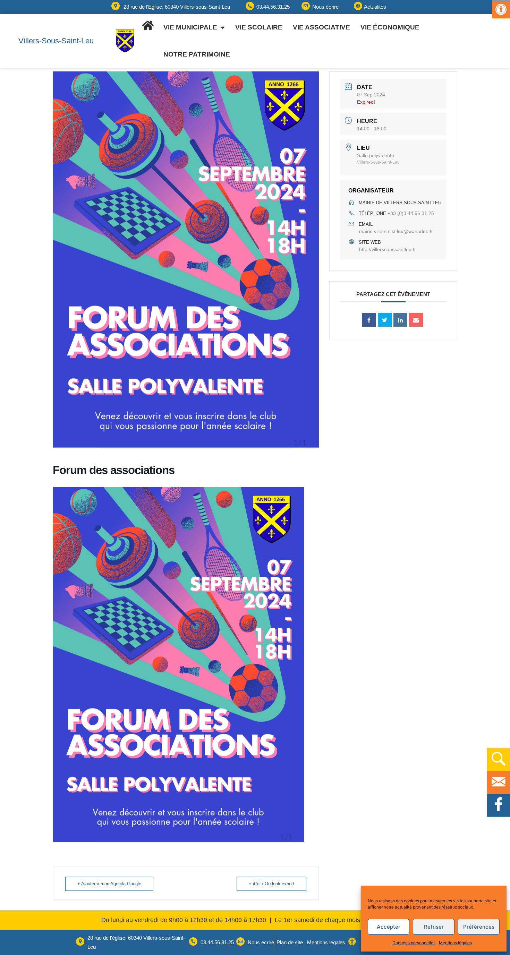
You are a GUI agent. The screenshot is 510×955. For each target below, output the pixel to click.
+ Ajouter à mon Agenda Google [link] (109, 883)
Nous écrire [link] (325, 7)
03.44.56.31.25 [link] (273, 7)
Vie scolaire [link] (258, 27)
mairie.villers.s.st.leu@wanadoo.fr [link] (396, 231)
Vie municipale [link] (190, 27)
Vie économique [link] (389, 27)
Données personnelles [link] (413, 942)
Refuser (434, 926)
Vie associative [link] (321, 27)
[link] (501, 9)
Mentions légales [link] (455, 942)
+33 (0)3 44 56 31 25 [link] (411, 213)
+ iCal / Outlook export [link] (271, 883)
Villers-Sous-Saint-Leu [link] (56, 40)
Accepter (388, 926)
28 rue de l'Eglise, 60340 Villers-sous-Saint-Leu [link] (177, 7)
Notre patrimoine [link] (196, 54)
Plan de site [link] (290, 942)
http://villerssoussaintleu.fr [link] (387, 249)
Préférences (478, 926)
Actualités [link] (375, 7)
